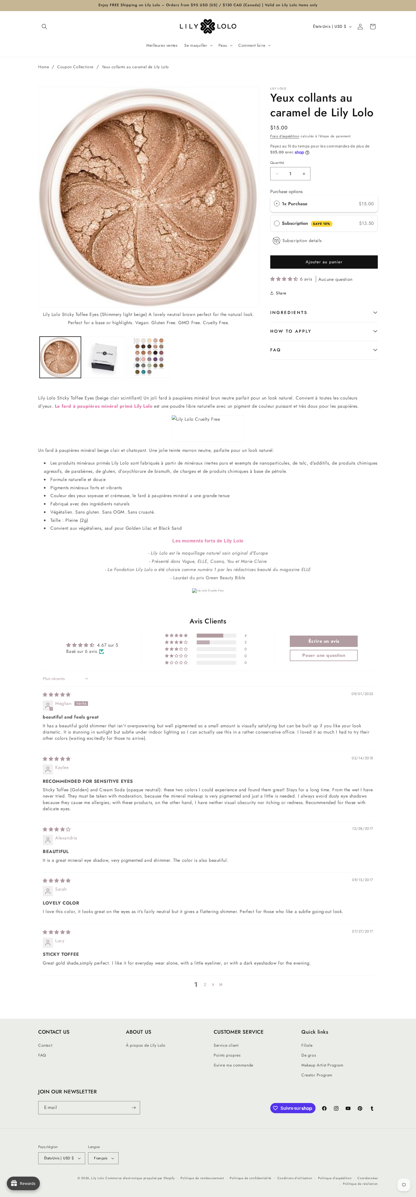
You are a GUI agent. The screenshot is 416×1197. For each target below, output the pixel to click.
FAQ (275, 350)
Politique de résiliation (360, 1183)
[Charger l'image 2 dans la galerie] (104, 357)
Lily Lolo (97, 1178)
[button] (44, 26)
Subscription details (302, 241)
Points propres (227, 1055)
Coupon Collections (75, 67)
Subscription (306, 223)
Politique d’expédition (334, 1178)
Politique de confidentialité (250, 1178)
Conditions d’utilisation (294, 1178)
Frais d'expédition (284, 136)
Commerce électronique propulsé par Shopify (140, 1178)
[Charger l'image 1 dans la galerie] (60, 357)
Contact (45, 1045)
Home (43, 67)
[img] (57, 694)
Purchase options (286, 191)
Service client (226, 1045)
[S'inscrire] (133, 1107)
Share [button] (281, 293)
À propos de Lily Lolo (146, 1045)
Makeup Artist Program (322, 1065)
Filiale (306, 1045)
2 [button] (205, 984)
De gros (308, 1055)
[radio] (277, 204)
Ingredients (289, 312)
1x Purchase (294, 203)
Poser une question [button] (323, 655)
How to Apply (291, 331)
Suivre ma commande (233, 1065)
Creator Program (317, 1075)
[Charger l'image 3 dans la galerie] (148, 357)
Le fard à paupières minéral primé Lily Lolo (104, 406)
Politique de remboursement (202, 1178)
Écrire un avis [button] (323, 641)
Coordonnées (367, 1178)
